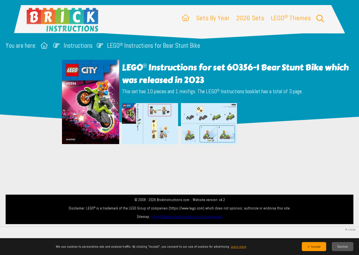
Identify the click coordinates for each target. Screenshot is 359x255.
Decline (342, 246)
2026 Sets (250, 17)
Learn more (238, 246)
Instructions (78, 46)
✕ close (350, 229)
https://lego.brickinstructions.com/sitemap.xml (186, 216)
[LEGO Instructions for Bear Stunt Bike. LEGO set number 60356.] (150, 124)
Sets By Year (212, 17)
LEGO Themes (291, 17)
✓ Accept (314, 246)
